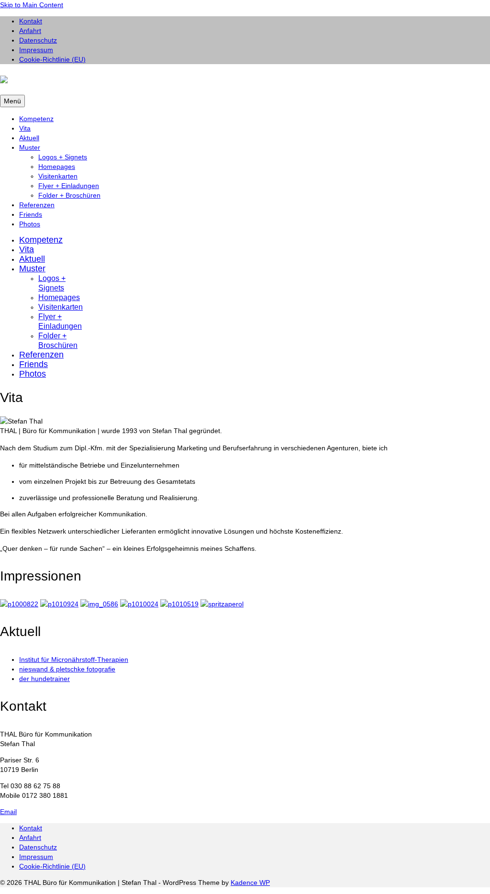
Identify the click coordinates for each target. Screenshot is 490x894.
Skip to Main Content (31, 5)
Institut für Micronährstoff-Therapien (73, 659)
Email (8, 812)
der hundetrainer (44, 678)
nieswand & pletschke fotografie (67, 669)
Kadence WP (250, 882)
